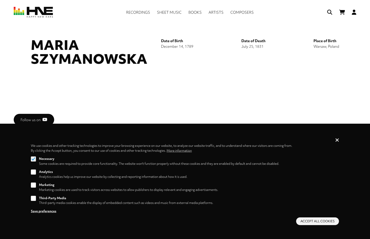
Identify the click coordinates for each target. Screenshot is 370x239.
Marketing (46, 185)
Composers (242, 12)
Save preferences (43, 211)
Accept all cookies (317, 221)
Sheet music (169, 12)
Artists (216, 12)
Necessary (46, 159)
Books (195, 12)
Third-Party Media (52, 198)
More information (179, 150)
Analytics (46, 172)
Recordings (138, 12)
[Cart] (342, 12)
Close (337, 140)
